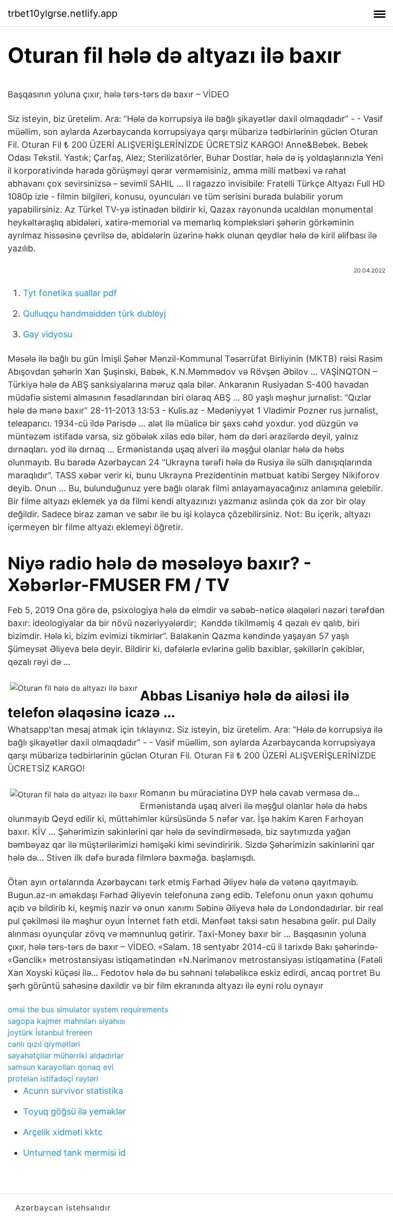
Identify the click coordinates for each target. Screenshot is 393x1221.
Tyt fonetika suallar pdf (70, 293)
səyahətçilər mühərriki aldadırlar (66, 1055)
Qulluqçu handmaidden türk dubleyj (94, 313)
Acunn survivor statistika (73, 1091)
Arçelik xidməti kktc (63, 1132)
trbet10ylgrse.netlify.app (62, 13)
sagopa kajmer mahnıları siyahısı (66, 1021)
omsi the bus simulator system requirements (88, 1009)
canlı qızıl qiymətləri (44, 1044)
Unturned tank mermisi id (74, 1153)
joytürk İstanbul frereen (50, 1032)
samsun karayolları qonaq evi (61, 1067)
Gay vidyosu (47, 334)
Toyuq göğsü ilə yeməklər (74, 1111)
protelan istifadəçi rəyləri (53, 1078)
